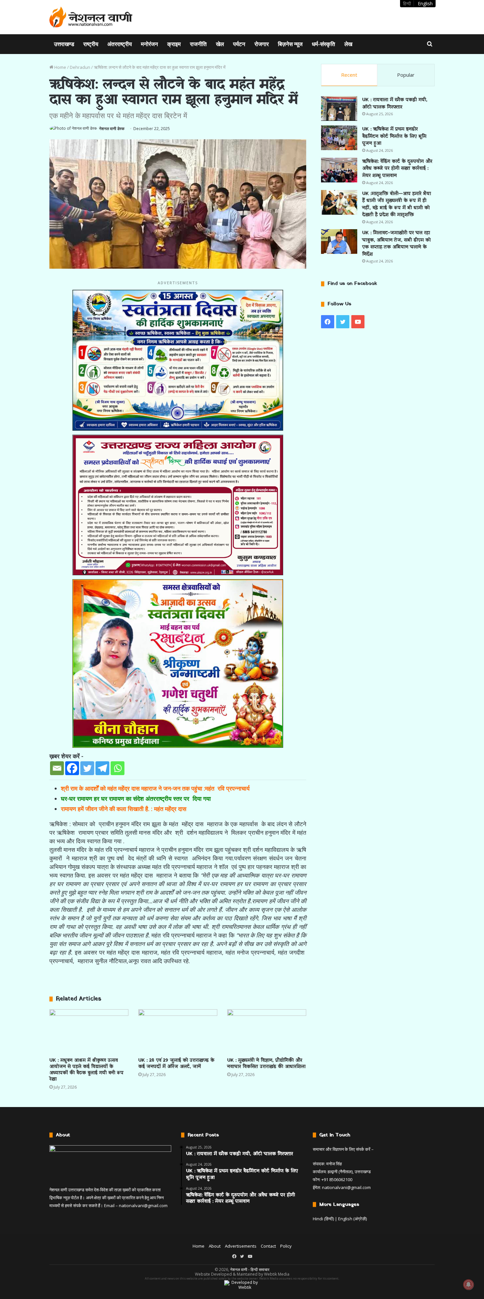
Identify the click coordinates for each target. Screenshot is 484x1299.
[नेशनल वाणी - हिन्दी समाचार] (91, 17)
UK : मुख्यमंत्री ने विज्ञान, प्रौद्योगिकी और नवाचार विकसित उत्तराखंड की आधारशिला (266, 1063)
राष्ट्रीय (90, 44)
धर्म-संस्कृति (323, 44)
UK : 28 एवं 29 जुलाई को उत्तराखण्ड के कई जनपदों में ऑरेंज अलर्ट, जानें (176, 1063)
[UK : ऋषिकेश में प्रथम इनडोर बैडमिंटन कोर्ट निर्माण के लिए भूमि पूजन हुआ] (339, 137)
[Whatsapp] (117, 768)
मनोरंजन (149, 44)
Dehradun (80, 67)
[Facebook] (72, 768)
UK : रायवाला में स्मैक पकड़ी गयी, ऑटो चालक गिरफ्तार (394, 103)
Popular (406, 74)
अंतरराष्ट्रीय (119, 44)
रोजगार (262, 44)
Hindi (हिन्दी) (323, 1219)
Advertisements (240, 1246)
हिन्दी (407, 3)
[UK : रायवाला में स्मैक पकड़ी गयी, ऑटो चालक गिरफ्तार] (339, 108)
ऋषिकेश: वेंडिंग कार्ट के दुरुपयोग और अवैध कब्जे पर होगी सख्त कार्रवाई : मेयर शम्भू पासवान (397, 168)
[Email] (57, 768)
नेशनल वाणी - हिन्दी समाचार (249, 1269)
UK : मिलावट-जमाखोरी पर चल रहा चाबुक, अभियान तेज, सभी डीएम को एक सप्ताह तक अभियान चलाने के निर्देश (396, 244)
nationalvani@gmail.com (143, 1205)
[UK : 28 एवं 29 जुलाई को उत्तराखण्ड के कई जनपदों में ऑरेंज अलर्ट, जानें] (177, 1031)
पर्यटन (239, 44)
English (425, 3)
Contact (268, 1246)
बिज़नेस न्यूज (290, 44)
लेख (348, 44)
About (215, 1246)
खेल (220, 44)
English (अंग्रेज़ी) (352, 1219)
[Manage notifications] (468, 1284)
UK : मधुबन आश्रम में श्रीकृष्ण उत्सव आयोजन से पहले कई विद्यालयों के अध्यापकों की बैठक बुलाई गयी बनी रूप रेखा (86, 1070)
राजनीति (198, 44)
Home (59, 67)
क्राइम (174, 44)
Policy (286, 1246)
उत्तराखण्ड (64, 44)
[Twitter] (87, 768)
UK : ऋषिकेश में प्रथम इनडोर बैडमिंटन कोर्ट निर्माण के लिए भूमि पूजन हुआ (394, 136)
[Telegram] (102, 768)
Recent (349, 74)
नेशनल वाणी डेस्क (111, 128)
